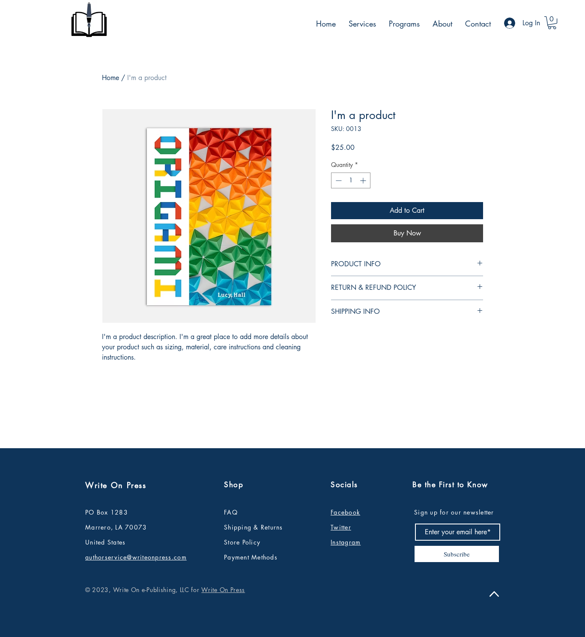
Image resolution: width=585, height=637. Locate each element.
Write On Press (223, 590)
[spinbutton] (350, 180)
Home (110, 77)
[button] (552, 22)
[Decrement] (337, 180)
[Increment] (363, 180)
